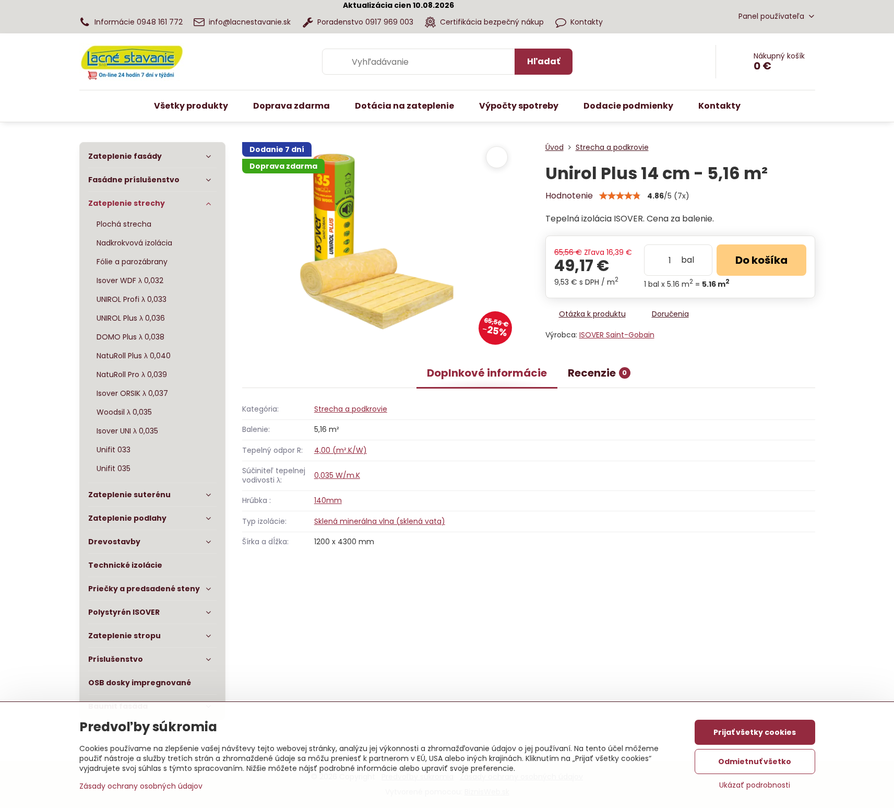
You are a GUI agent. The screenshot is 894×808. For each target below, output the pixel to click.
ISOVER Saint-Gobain (616, 335)
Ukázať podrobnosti (754, 785)
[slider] (620, 196)
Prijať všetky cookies (754, 732)
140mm (328, 500)
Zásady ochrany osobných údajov (140, 786)
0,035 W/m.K (337, 475)
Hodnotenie (569, 196)
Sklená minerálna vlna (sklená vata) (379, 521)
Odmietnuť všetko (754, 761)
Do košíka (761, 260)
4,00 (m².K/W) (340, 450)
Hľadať (543, 61)
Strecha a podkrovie (350, 409)
